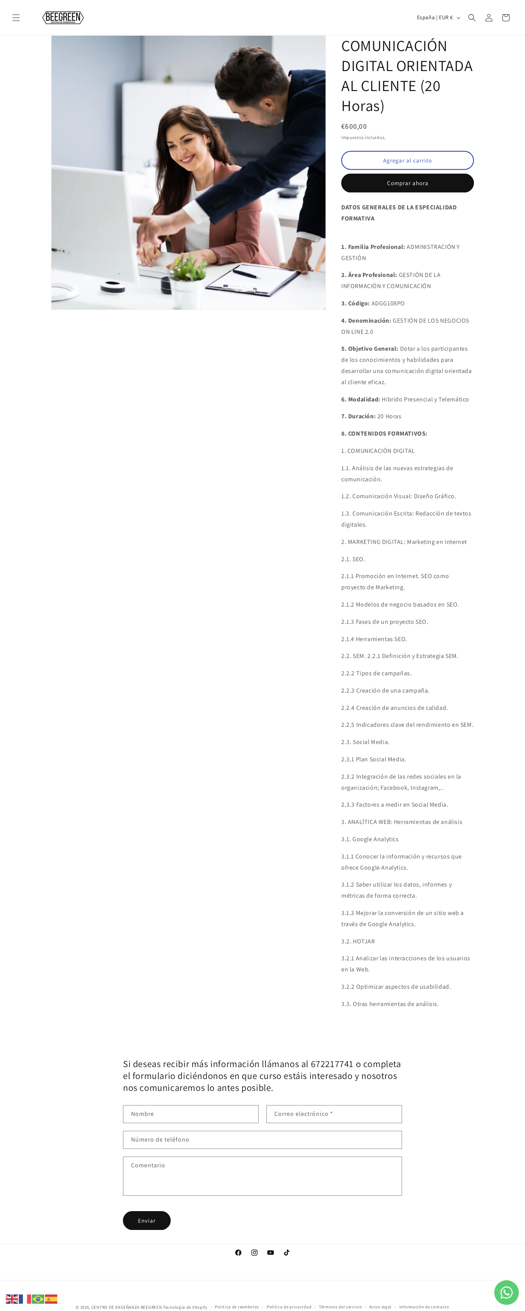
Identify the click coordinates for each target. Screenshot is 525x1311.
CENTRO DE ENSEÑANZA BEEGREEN (126, 1307)
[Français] (25, 1298)
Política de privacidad (289, 1306)
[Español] (51, 1298)
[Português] (38, 1298)
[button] (16, 17)
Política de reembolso (237, 1306)
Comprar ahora (408, 183)
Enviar (147, 1220)
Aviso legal (380, 1306)
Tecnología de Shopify (185, 1307)
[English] (12, 1298)
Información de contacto (424, 1306)
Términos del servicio (340, 1306)
